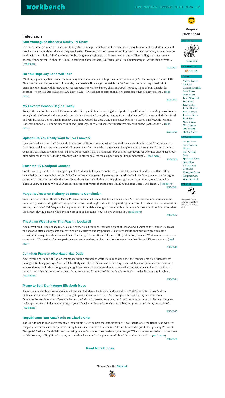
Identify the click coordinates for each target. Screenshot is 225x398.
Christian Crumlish (192, 88)
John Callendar (190, 111)
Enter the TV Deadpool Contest (46, 166)
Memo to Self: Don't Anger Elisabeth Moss (54, 285)
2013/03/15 (172, 311)
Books (179, 7)
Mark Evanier (189, 122)
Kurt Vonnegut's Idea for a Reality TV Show (55, 42)
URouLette (188, 169)
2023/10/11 (172, 67)
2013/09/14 (172, 279)
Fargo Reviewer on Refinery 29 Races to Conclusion (62, 193)
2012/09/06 (172, 339)
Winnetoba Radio (191, 179)
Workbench (122, 366)
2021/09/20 (172, 132)
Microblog (150, 7)
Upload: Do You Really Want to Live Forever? (57, 138)
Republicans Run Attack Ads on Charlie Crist (56, 317)
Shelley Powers (190, 132)
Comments (166, 7)
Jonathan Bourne (190, 115)
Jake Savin (188, 101)
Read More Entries (100, 348)
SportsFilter (188, 162)
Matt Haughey (189, 125)
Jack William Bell (191, 98)
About (189, 7)
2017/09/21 (172, 187)
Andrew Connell (190, 81)
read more (29, 63)
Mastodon (191, 61)
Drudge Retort (189, 141)
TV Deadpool (189, 165)
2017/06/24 (172, 215)
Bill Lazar (187, 84)
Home (139, 7)
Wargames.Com (190, 176)
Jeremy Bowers (190, 108)
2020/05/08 (172, 159)
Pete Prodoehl (189, 128)
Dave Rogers (189, 91)
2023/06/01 (172, 99)
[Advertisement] (100, 23)
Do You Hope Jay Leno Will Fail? (47, 74)
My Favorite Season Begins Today (48, 106)
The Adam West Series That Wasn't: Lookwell (57, 221)
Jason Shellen (189, 105)
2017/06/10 (172, 247)
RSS (198, 7)
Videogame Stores (191, 172)
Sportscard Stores (191, 158)
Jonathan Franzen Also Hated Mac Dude (53, 253)
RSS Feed (193, 71)
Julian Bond (188, 118)
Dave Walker (189, 94)
